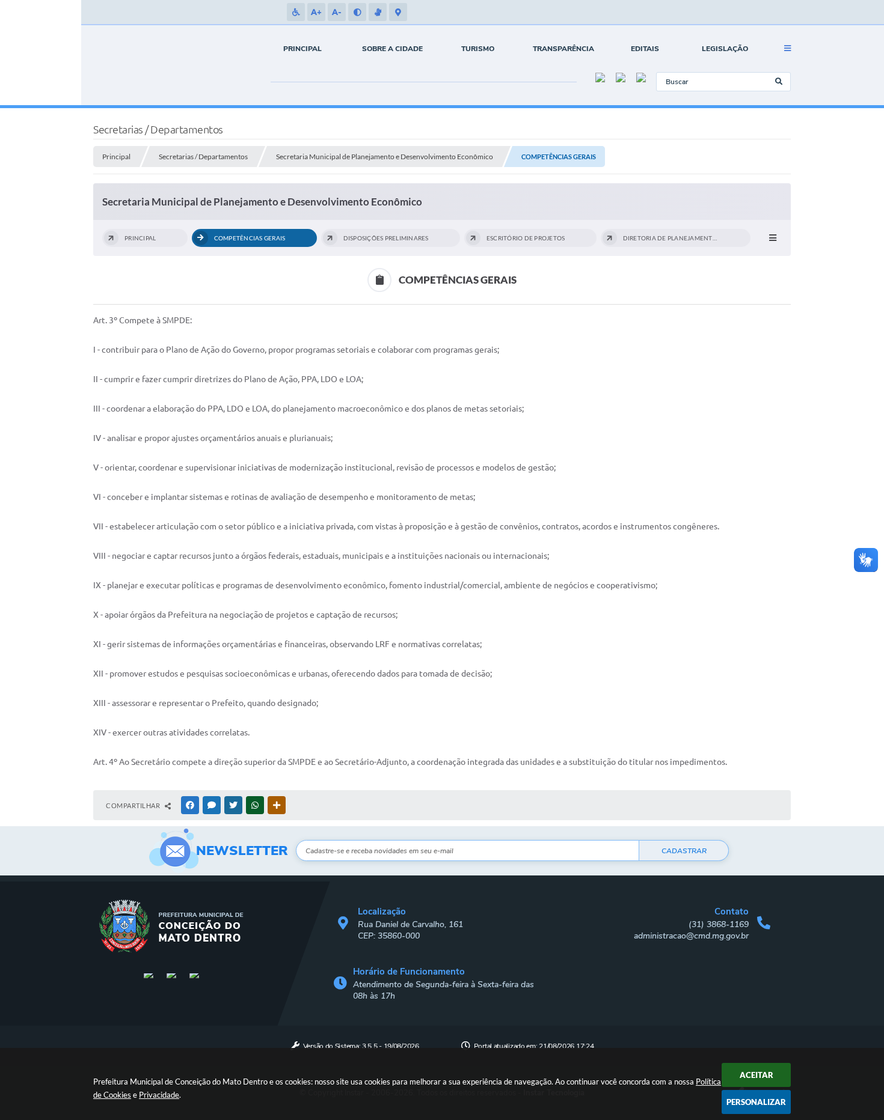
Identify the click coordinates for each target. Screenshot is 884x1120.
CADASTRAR (684, 851)
